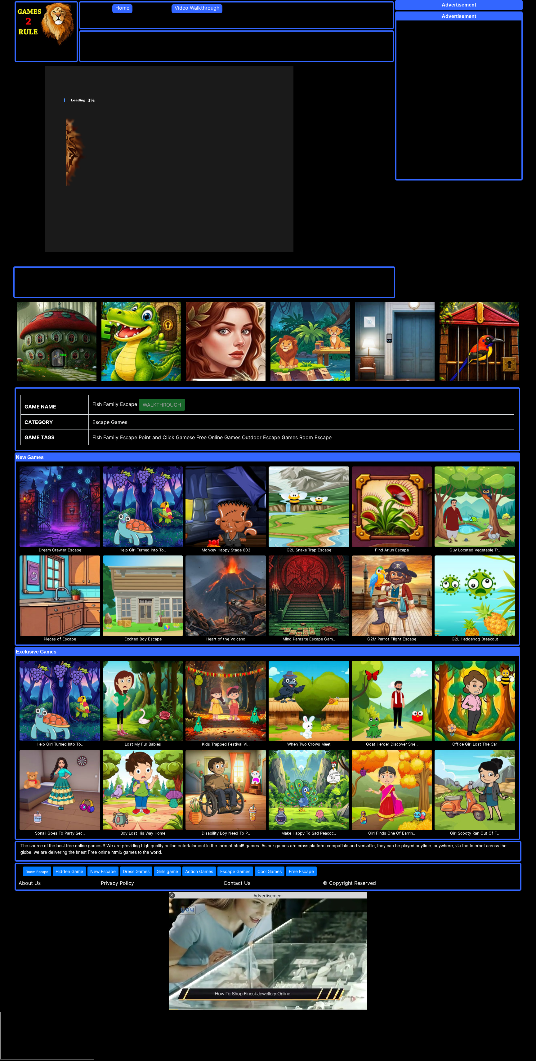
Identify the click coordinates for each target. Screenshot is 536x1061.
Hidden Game (69, 871)
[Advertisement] (193, 46)
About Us (30, 883)
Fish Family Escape (114, 437)
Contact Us (237, 883)
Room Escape (315, 437)
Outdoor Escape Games (270, 437)
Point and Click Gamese (167, 437)
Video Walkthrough (197, 8)
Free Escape (301, 871)
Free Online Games (218, 437)
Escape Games (235, 871)
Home (122, 8)
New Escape (103, 871)
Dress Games (136, 871)
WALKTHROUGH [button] (162, 405)
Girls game (167, 871)
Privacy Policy (117, 883)
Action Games (199, 871)
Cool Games (269, 871)
